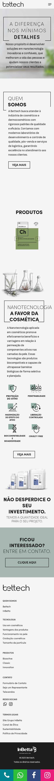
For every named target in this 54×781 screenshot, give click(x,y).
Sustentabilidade (12, 728)
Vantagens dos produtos (15, 629)
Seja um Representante (15, 687)
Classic (6, 662)
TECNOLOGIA (9, 619)
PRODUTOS (8, 652)
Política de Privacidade (15, 733)
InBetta (6, 610)
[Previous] (16, 239)
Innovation (8, 667)
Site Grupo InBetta (12, 720)
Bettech (7, 606)
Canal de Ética (10, 724)
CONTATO (7, 677)
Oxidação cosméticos (14, 638)
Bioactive (7, 658)
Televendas (9, 691)
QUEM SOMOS (10, 600)
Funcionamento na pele (15, 633)
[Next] (37, 239)
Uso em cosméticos (13, 625)
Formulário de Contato (14, 683)
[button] (49, 4)
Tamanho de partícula (14, 642)
